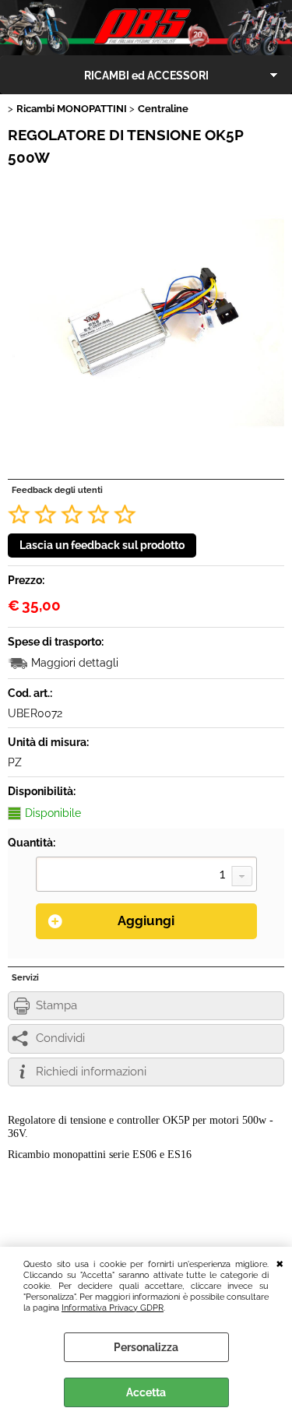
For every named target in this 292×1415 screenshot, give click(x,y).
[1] (146, 876)
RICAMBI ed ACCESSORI (146, 75)
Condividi (60, 1038)
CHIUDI (280, 1262)
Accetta (146, 1392)
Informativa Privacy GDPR (113, 1307)
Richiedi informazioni (91, 1072)
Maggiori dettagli (74, 662)
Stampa (56, 1005)
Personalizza (146, 1347)
